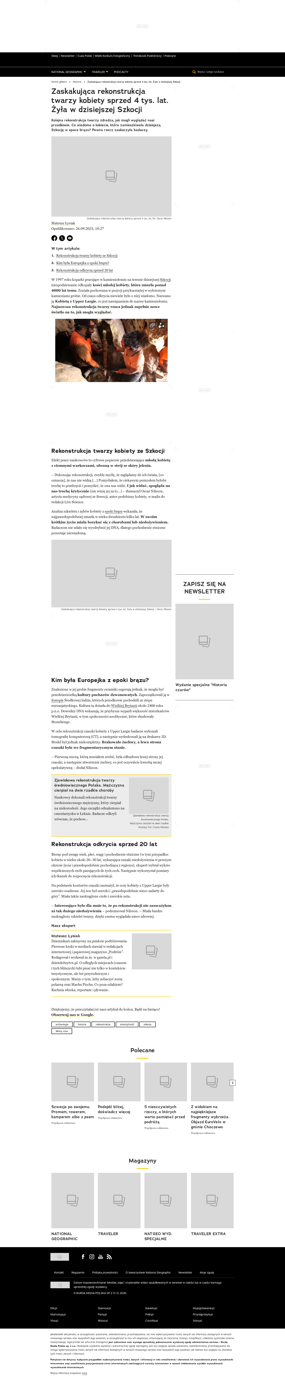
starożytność (127, 1024)
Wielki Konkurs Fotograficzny (112, 56)
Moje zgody (207, 1272)
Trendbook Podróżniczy (147, 56)
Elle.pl (53, 1308)
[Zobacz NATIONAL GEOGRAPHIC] (72, 1200)
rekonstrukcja (103, 1024)
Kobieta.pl (151, 1308)
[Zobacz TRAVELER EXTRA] (212, 1200)
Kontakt (59, 1272)
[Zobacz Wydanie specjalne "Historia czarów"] (204, 641)
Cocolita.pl (151, 1320)
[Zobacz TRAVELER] (119, 1200)
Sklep (54, 56)
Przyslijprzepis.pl (203, 1314)
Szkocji (165, 280)
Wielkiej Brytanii (124, 706)
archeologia (62, 1024)
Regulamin (78, 1272)
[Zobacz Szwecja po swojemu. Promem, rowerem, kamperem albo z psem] (72, 1082)
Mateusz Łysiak (63, 223)
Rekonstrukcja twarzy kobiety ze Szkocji (86, 255)
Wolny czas (62, 1031)
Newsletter (68, 56)
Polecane (170, 56)
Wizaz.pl (103, 1320)
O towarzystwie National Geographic (148, 1272)
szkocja (147, 1024)
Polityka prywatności (105, 1272)
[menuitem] (68, 72)
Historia (77, 81)
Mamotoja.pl (58, 1314)
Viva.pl (54, 1320)
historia (82, 1024)
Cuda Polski (85, 56)
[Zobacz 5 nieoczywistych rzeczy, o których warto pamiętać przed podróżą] (165, 1082)
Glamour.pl (104, 1308)
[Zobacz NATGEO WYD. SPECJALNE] (165, 1200)
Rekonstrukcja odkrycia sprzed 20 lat (84, 270)
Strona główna (59, 81)
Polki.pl (149, 1314)
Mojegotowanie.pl (203, 1308)
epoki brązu (114, 511)
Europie (57, 700)
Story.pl (197, 1320)
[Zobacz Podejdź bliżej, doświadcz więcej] (119, 1082)
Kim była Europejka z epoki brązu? (82, 263)
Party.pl (102, 1314)
